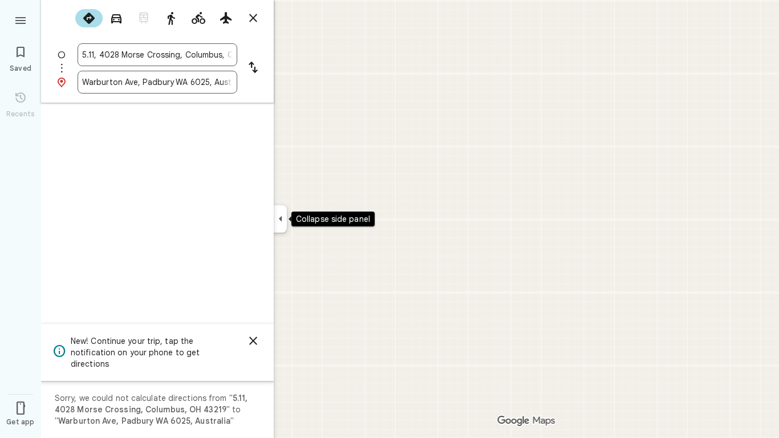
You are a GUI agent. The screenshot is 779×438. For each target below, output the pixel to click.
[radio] (89, 18)
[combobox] (157, 54)
